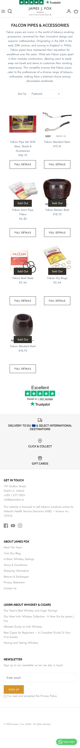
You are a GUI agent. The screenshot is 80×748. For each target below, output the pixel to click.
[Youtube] (13, 525)
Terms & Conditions (15, 565)
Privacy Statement (14, 582)
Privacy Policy (49, 696)
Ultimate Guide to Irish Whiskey (23, 627)
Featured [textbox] (37, 94)
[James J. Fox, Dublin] (40, 11)
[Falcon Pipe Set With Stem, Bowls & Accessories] (22, 123)
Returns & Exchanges (16, 577)
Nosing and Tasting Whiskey (21, 643)
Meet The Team (13, 547)
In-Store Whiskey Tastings (19, 559)
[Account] (68, 11)
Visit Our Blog (12, 553)
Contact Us (10, 588)
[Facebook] (6, 525)
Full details (23, 164)
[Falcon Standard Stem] (57, 123)
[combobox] (45, 94)
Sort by (22, 94)
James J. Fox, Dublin (21, 724)
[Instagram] (20, 525)
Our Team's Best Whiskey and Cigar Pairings (30, 611)
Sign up (14, 689)
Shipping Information (16, 571)
